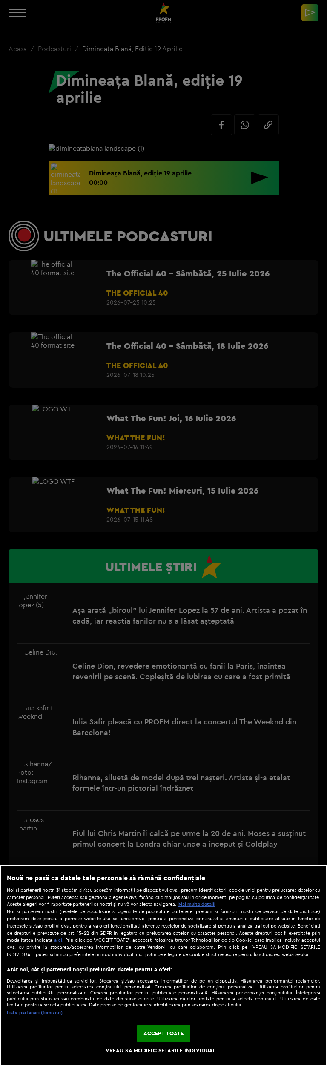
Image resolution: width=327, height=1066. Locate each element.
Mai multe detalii (196, 904)
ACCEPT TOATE (163, 1033)
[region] (163, 965)
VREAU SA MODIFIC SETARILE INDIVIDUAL (161, 1050)
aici (58, 940)
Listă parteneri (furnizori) (35, 1013)
